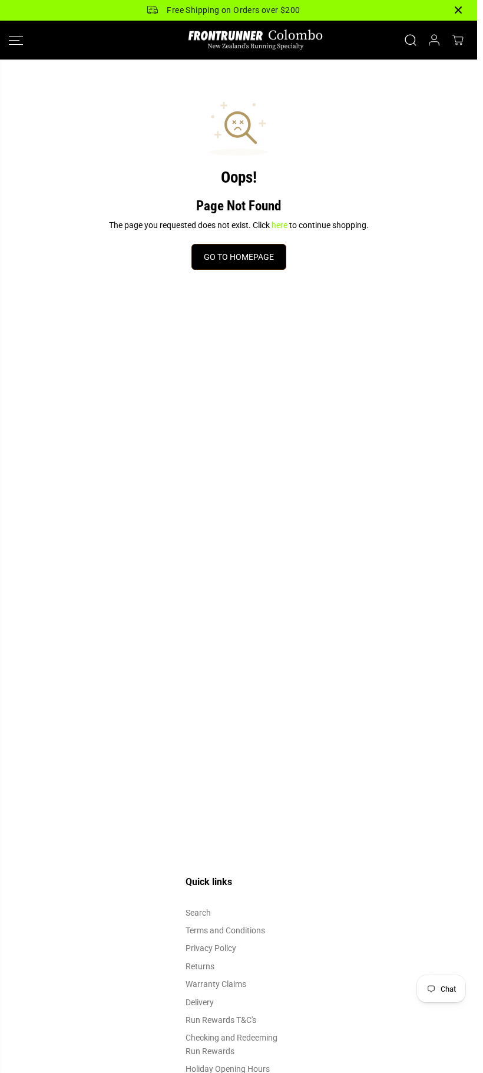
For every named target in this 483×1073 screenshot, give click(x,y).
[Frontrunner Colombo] (238, 40)
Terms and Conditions (225, 930)
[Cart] (457, 40)
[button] (16, 40)
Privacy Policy (211, 948)
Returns (200, 966)
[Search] (410, 40)
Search (198, 912)
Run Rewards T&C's (221, 1020)
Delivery (200, 1002)
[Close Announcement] (458, 10)
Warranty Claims (216, 984)
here (279, 225)
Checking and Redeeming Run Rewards (231, 1044)
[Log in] (434, 40)
